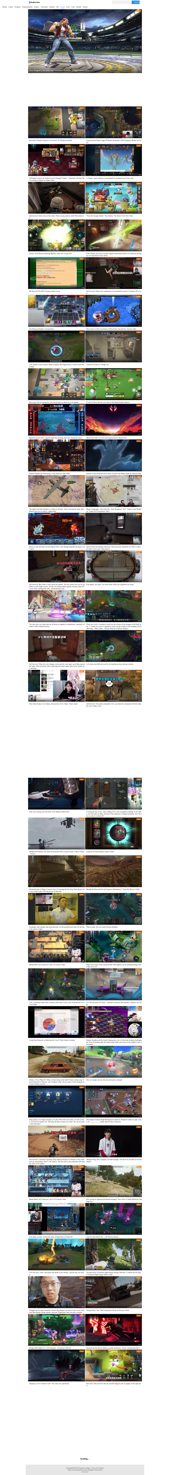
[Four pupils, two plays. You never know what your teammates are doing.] (113, 566)
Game (62, 7)
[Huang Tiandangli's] (113, 491)
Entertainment (27, 7)
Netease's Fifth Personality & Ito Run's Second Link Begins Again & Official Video (113, 473)
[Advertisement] (85, 89)
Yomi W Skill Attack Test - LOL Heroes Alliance (102, 1237)
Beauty (52, 7)
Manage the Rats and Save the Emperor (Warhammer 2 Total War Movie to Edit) (112, 889)
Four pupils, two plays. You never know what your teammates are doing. (110, 584)
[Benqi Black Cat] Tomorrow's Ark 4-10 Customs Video (47, 1199)
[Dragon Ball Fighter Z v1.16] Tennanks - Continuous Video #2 (50, 1348)
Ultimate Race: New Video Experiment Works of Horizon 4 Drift (107, 1310)
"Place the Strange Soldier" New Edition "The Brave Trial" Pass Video (109, 216)
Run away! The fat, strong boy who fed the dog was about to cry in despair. (54, 402)
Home (4, 7)
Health (78, 7)
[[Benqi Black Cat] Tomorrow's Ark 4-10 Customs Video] (56, 1181)
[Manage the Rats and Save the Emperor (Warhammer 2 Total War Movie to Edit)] (113, 871)
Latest (11, 7)
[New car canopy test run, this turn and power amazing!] (113, 1062)
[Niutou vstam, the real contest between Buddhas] (113, 909)
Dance (85, 7)
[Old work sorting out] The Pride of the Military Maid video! (49, 812)
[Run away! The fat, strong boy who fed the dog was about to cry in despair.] (56, 384)
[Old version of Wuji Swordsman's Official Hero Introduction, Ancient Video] (113, 311)
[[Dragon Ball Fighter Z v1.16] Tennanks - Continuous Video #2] (56, 1330)
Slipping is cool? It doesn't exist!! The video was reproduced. (49, 1383)
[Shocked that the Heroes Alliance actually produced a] (113, 1330)
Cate (73, 7)
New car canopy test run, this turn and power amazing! (104, 1080)
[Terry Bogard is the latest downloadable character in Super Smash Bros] (85, 41)
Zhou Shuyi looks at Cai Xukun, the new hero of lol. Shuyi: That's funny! (53, 704)
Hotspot (17, 7)
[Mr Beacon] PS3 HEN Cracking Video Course (44, 291)
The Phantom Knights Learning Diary (41, 329)
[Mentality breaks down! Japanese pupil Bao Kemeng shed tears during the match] (56, 420)
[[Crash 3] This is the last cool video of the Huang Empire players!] (113, 384)
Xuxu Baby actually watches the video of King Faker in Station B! (51, 1237)
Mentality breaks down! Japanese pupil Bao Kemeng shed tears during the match (55, 438)
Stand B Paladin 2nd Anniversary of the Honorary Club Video (49, 473)
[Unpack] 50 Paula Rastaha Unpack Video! (100, 852)
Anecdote (44, 7)
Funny (36, 7)
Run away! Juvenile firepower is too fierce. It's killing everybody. (50, 140)
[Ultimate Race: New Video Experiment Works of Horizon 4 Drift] (113, 1292)
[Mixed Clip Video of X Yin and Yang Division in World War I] (113, 420)
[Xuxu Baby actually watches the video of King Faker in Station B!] (56, 1219)
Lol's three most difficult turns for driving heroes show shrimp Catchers (109, 664)
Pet (57, 7)
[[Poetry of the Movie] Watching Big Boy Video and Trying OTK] (56, 235)
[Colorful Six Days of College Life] (113, 346)
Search (136, 2)
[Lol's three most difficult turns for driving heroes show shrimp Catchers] (113, 646)
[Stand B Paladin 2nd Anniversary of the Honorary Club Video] (56, 455)
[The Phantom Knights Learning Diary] (56, 311)
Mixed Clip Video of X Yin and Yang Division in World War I (106, 438)
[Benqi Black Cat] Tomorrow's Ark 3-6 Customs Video (47, 965)
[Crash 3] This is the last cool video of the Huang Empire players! (108, 402)
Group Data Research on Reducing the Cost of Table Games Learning (52, 1040)
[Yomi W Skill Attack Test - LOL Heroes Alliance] (113, 1219)
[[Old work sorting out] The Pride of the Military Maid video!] (56, 794)
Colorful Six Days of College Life (97, 364)
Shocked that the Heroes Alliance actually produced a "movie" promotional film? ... (113, 1348)
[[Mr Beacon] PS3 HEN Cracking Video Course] (56, 273)
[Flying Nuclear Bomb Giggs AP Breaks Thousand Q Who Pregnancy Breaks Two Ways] (113, 122)
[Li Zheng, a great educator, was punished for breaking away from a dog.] (113, 160)
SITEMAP (85, 1472)
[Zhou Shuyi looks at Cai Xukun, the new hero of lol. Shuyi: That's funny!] (56, 686)
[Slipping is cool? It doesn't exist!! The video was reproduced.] (56, 1365)
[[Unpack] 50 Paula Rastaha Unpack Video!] (113, 833)
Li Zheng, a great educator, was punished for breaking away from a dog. (110, 178)
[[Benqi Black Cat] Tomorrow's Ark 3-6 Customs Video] (56, 946)
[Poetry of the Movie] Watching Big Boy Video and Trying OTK (50, 253)
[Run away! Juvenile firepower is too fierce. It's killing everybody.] (56, 122)
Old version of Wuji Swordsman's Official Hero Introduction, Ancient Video (111, 329)
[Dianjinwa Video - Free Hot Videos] (34, 2)
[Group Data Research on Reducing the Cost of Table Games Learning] (56, 1022)
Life (68, 7)
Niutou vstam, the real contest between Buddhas (102, 927)
